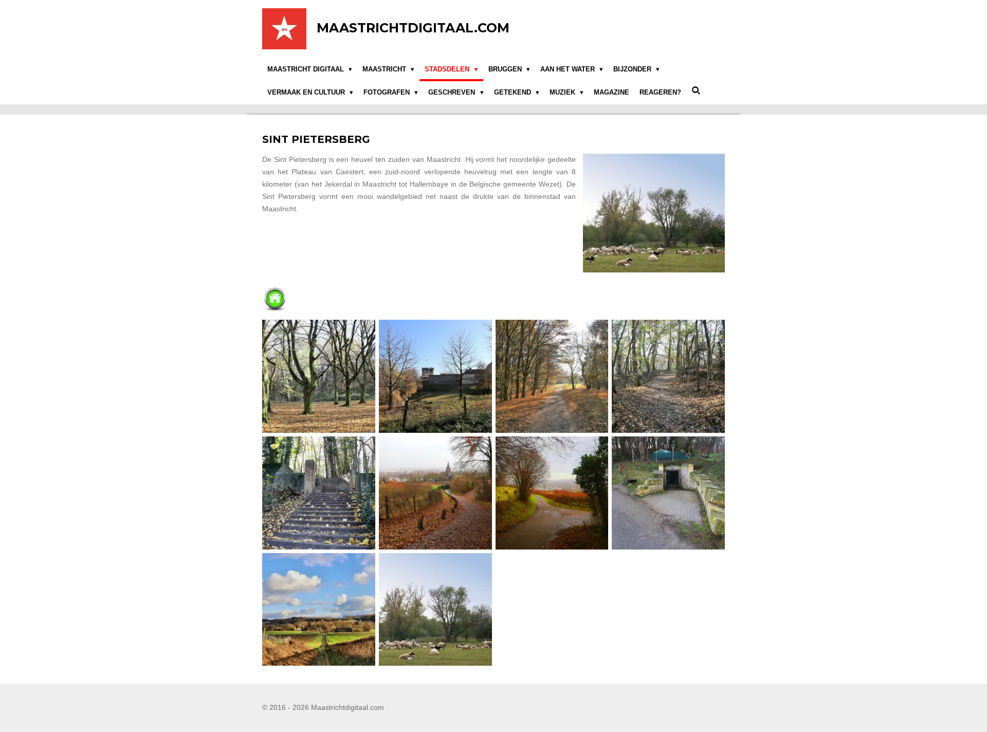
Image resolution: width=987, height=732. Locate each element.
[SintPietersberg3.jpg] (435, 376)
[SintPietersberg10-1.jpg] (435, 609)
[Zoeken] (696, 91)
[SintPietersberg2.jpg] (552, 376)
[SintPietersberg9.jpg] (319, 609)
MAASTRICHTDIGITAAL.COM (413, 27)
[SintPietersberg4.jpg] (668, 376)
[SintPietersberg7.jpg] (552, 492)
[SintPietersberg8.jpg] (668, 492)
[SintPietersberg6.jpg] (435, 492)
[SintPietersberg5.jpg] (319, 492)
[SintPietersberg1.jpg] (319, 376)
